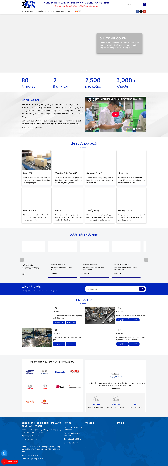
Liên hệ (69, 11)
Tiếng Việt (78, 11)
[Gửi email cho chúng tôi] (141, 11)
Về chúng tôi (27, 11)
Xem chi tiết (71, 322)
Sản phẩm (39, 11)
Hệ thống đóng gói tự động (24, 268)
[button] (146, 260)
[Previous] (6, 43)
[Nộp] (144, 4)
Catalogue (60, 11)
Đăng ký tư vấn (59, 322)
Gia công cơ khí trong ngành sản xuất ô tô (131, 316)
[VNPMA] (31, 4)
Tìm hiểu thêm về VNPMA (32, 128)
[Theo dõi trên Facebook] (137, 11)
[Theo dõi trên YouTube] (144, 11)
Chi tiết (49, 274)
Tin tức (49, 11)
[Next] (162, 43)
